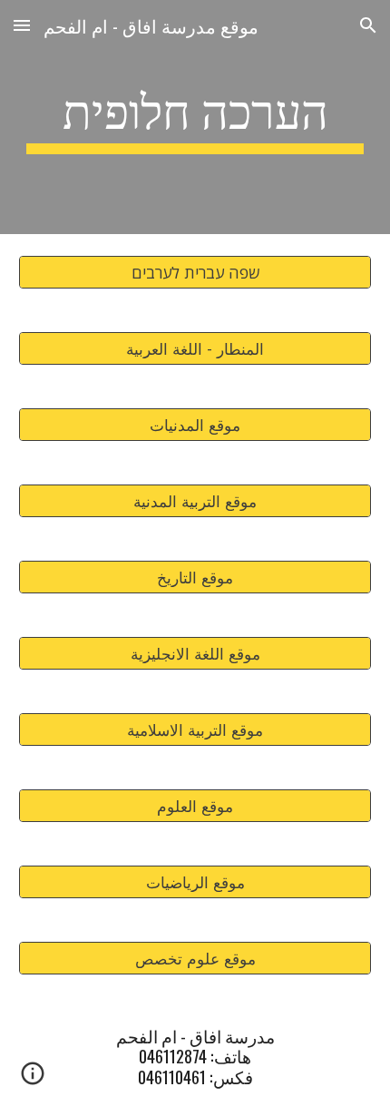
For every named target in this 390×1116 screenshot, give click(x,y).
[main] (195, 117)
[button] (22, 25)
